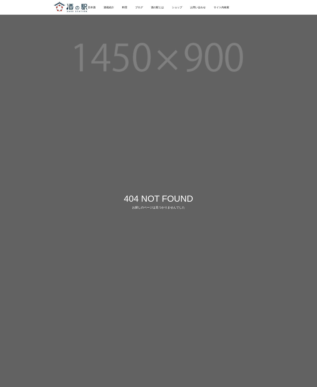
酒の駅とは (157, 7)
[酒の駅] (71, 7)
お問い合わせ (198, 7)
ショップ (177, 7)
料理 (124, 7)
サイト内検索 (221, 7)
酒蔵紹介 (109, 7)
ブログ (139, 7)
